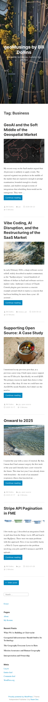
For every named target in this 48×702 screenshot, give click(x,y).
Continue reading (13, 198)
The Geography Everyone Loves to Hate (21, 645)
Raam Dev (34, 699)
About (6, 616)
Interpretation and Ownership (17, 655)
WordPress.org (9, 680)
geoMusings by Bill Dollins (24, 49)
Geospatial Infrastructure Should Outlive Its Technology (23, 639)
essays (21, 312)
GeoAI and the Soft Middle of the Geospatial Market (21, 130)
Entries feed (8, 672)
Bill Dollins (10, 207)
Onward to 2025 (18, 420)
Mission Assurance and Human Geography (22, 650)
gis (19, 207)
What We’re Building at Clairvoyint (19, 632)
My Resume (8, 620)
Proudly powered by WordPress (20, 697)
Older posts (12, 582)
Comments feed (9, 676)
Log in (6, 668)
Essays (6, 603)
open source (26, 404)
